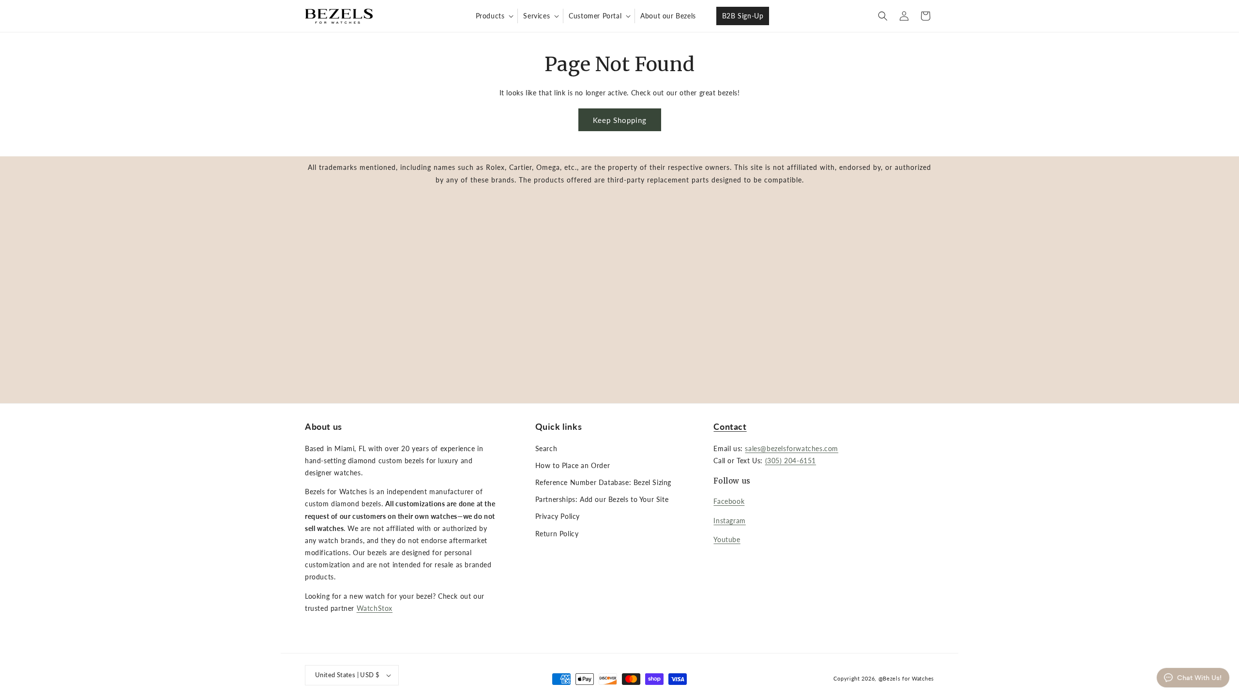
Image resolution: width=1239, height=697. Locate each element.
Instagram (729, 520)
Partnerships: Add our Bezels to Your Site (602, 499)
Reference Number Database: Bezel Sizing (603, 482)
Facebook (728, 501)
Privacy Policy (557, 516)
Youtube (726, 539)
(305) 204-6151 (790, 460)
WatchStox (375, 608)
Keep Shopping (620, 120)
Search (546, 448)
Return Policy (557, 534)
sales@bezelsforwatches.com (791, 448)
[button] (494, 16)
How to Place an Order (572, 465)
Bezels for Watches (908, 678)
